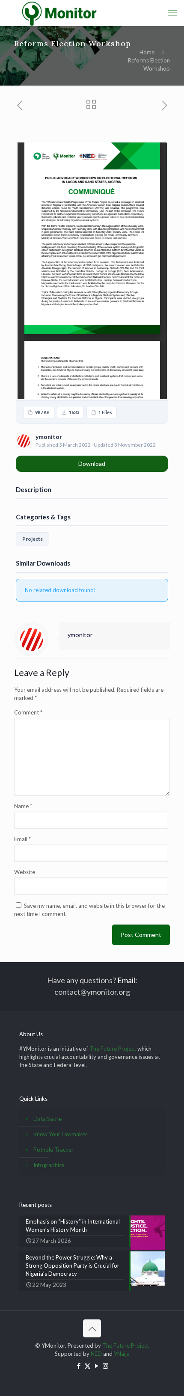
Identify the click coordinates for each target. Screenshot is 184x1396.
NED (96, 1353)
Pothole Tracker (53, 1149)
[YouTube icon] (96, 1365)
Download (91, 463)
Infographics (48, 1165)
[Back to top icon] (92, 1328)
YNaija (122, 1353)
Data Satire (47, 1118)
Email (22, 839)
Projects (32, 539)
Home (146, 52)
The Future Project (112, 1048)
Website (24, 871)
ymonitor (80, 634)
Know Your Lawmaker (60, 1134)
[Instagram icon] (105, 1365)
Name (23, 806)
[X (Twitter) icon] (87, 1365)
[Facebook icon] (78, 1365)
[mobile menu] (172, 13)
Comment (28, 712)
